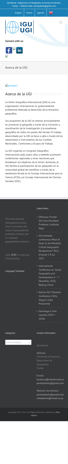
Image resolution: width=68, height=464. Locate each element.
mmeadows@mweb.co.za (50, 398)
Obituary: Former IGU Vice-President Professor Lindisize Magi (49, 222)
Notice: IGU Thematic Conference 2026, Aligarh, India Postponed (50, 298)
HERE (14, 254)
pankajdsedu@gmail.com (50, 383)
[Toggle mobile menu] (61, 22)
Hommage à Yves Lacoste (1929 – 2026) (48, 315)
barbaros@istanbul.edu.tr (50, 379)
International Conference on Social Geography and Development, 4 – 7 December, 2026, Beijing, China (50, 275)
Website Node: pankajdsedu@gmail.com (38, 6)
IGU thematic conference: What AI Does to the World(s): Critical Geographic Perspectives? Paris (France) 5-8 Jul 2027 (50, 247)
